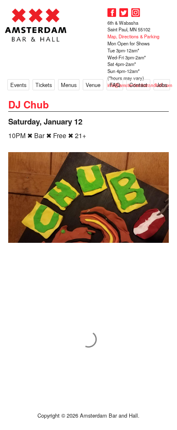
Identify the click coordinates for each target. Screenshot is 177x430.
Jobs (161, 85)
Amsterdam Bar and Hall (36, 25)
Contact (138, 85)
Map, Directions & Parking (133, 36)
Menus (69, 85)
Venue (93, 85)
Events (18, 85)
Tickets (43, 85)
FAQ (114, 85)
